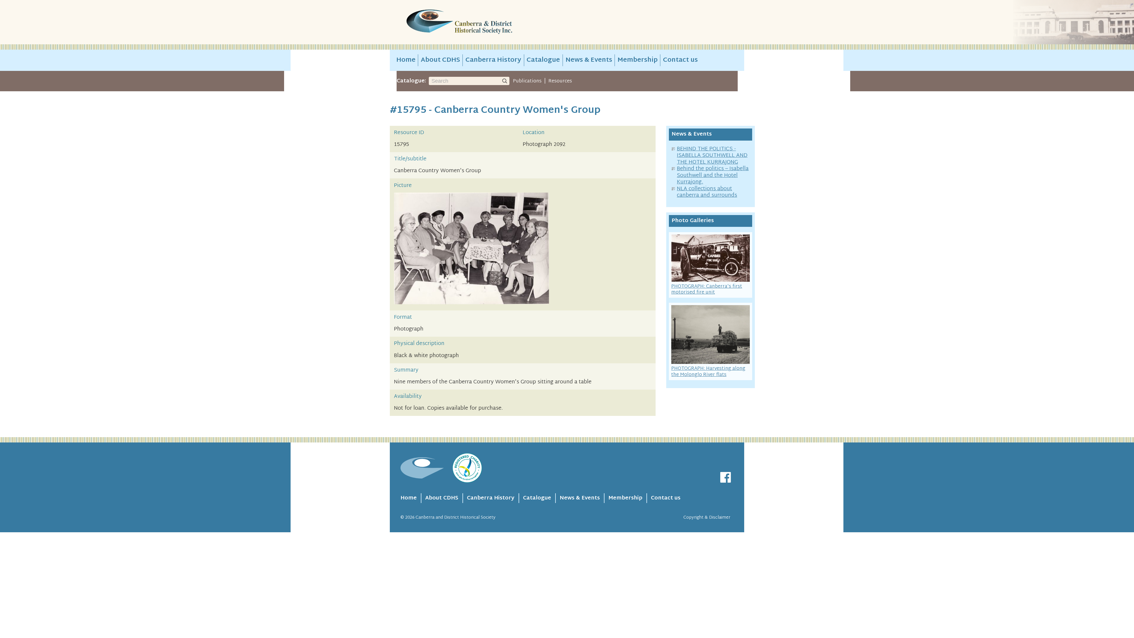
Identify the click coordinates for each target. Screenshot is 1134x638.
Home (406, 60)
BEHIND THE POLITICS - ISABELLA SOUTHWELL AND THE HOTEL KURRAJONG (712, 155)
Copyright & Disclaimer (706, 518)
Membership (637, 60)
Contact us (680, 60)
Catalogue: (411, 81)
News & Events (589, 60)
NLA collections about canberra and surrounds (707, 192)
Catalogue (543, 60)
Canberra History (493, 60)
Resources (560, 81)
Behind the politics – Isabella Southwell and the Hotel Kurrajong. (713, 175)
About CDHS (440, 60)
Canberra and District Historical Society (456, 518)
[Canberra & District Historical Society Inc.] (480, 22)
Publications (527, 81)
